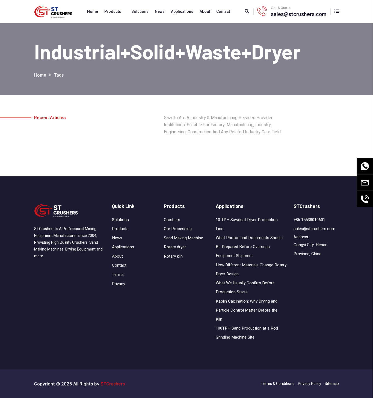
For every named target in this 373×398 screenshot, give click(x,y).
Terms (118, 275)
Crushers (172, 220)
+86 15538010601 (309, 220)
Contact (223, 11)
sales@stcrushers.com (298, 14)
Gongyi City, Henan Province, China (310, 249)
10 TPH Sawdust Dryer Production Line (247, 224)
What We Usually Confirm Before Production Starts (245, 287)
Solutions (140, 11)
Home (92, 11)
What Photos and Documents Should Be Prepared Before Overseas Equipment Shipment (249, 247)
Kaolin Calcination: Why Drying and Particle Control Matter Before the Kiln (246, 310)
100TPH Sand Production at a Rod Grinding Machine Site (247, 332)
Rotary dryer (175, 247)
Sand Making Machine (183, 238)
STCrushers (112, 384)
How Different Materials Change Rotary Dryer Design (251, 269)
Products (112, 11)
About (205, 11)
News (160, 11)
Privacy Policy (309, 384)
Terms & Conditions (277, 384)
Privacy (118, 284)
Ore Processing (178, 229)
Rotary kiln (173, 256)
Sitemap (332, 384)
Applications (182, 11)
